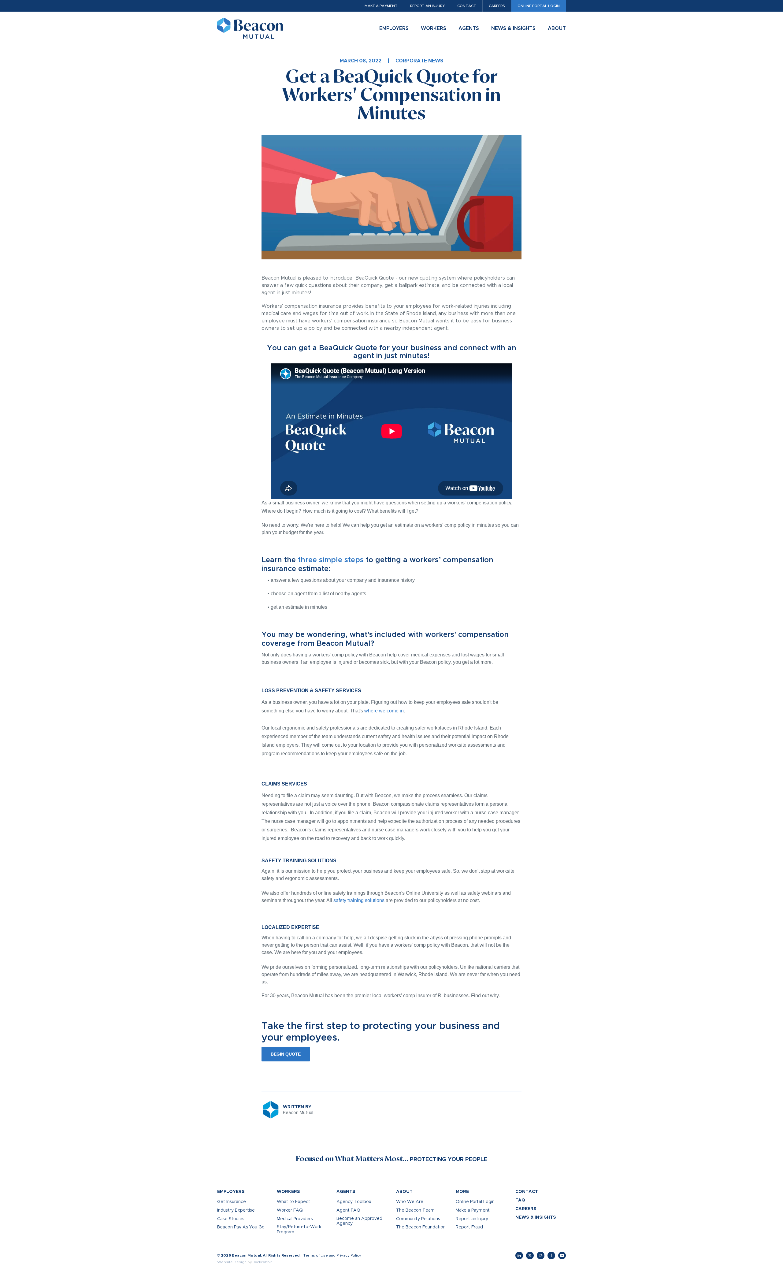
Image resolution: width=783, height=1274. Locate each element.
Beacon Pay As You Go (241, 1227)
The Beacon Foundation (421, 1227)
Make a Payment (381, 6)
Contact (466, 6)
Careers (497, 6)
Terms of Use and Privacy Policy (332, 1255)
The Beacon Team (415, 1210)
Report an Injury (427, 6)
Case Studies (230, 1219)
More (462, 1192)
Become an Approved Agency (359, 1221)
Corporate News (419, 60)
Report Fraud (469, 1227)
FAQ (520, 1200)
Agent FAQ (348, 1210)
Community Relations (418, 1219)
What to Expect (293, 1202)
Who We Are (409, 1202)
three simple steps (331, 560)
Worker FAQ (290, 1210)
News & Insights (513, 28)
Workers (433, 28)
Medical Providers (295, 1219)
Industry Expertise (236, 1210)
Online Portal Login (539, 6)
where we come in (384, 710)
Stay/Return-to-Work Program (299, 1229)
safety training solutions (358, 900)
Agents (468, 28)
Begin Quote (286, 1054)
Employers (394, 28)
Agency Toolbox (353, 1202)
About (557, 28)
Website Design (232, 1262)
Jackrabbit (262, 1262)
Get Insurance (231, 1202)
